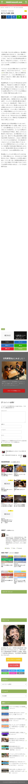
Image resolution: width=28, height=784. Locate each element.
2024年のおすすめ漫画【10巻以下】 (17, 719)
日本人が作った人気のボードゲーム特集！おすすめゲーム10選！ (17, 771)
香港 (3, 329)
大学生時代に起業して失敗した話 (17, 733)
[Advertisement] (14, 34)
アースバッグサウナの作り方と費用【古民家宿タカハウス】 (17, 755)
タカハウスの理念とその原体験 (17, 707)
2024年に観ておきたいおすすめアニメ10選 (16, 713)
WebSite (8, 548)
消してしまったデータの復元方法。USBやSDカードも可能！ (17, 726)
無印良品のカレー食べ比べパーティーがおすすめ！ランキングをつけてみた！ (17, 763)
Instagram (13, 673)
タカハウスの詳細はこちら (14, 390)
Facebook (20, 548)
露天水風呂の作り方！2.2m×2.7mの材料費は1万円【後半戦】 (16, 748)
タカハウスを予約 (14, 665)
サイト (2, 435)
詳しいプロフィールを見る (14, 659)
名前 (2, 424)
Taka (7, 535)
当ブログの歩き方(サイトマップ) (14, 5)
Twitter (14, 548)
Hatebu (13, 670)
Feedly (5, 673)
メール (3, 429)
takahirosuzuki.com (14, 2)
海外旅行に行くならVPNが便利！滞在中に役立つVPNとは (17, 740)
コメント (3, 410)
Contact (21, 673)
